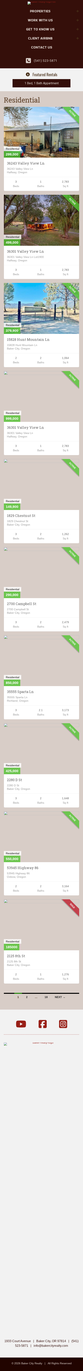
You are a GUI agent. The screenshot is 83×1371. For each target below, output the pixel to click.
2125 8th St (16, 956)
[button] (77, 11)
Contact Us (41, 47)
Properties (40, 11)
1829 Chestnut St (21, 515)
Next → (60, 997)
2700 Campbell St (21, 603)
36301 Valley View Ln (25, 251)
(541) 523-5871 (45, 61)
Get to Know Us (40, 29)
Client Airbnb (40, 38)
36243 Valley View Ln (26, 163)
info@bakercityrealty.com (51, 1345)
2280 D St (14, 779)
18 (46, 997)
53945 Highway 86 (22, 867)
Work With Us (40, 20)
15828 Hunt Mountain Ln (28, 339)
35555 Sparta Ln (20, 691)
